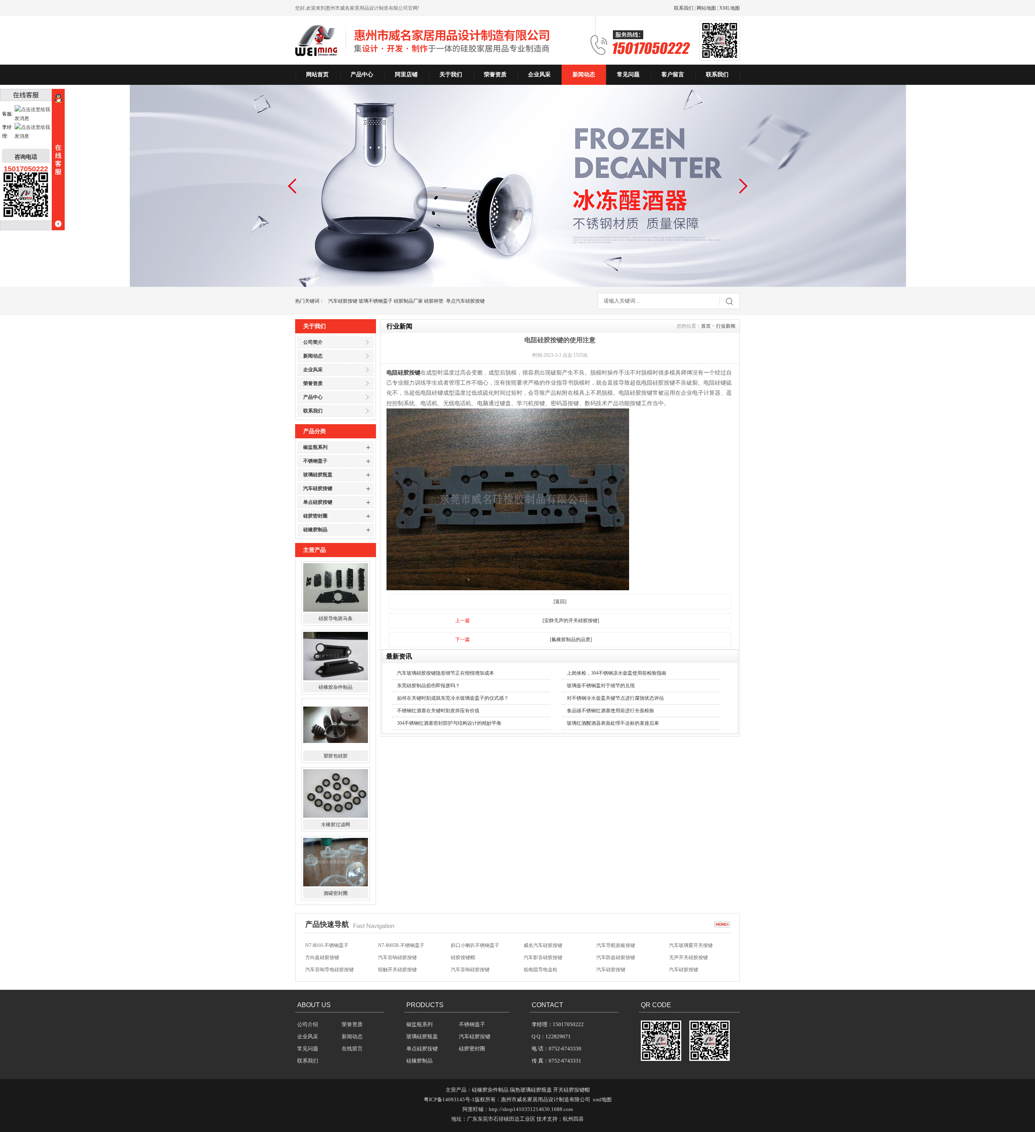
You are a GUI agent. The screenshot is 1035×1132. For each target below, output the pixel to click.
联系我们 (683, 8)
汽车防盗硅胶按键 (615, 945)
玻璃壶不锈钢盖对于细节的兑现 (601, 685)
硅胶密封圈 (315, 516)
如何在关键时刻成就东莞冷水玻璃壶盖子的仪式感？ (453, 698)
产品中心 (362, 75)
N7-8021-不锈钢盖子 (618, 969)
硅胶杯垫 (434, 301)
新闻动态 (583, 75)
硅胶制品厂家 (408, 301)
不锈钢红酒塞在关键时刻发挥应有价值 (438, 710)
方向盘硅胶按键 (322, 945)
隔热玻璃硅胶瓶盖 (531, 1090)
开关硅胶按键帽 (571, 1090)
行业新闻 (725, 326)
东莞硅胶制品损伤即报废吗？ (428, 685)
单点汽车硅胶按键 (465, 301)
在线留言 (352, 1049)
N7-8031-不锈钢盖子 (399, 969)
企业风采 (539, 75)
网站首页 (317, 75)
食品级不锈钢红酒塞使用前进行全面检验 (610, 710)
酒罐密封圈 (335, 824)
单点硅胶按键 (317, 502)
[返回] (559, 601)
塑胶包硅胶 (335, 687)
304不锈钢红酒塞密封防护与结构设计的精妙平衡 (449, 723)
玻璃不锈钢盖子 (376, 301)
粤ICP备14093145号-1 (449, 1099)
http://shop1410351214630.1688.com (531, 1109)
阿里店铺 (406, 75)
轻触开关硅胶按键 (397, 957)
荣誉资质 (495, 75)
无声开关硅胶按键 (688, 945)
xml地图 (602, 1099)
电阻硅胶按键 (403, 373)
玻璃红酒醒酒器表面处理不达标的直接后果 (613, 723)
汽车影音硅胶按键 (543, 945)
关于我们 (450, 75)
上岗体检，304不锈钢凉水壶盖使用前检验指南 (616, 673)
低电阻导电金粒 (541, 957)
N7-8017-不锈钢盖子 (690, 969)
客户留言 (672, 75)
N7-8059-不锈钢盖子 (327, 969)
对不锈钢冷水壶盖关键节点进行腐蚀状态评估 (615, 698)
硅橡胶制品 (315, 529)
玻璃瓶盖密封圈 (336, 893)
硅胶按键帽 (463, 945)
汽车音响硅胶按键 (397, 945)
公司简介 (313, 342)
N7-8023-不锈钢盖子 (545, 969)
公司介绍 (307, 1024)
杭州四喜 (573, 1119)
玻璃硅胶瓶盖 (317, 475)
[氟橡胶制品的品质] (571, 639)
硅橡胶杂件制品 (336, 618)
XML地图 (729, 8)
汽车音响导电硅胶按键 (329, 957)
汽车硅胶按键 (342, 301)
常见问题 (628, 75)
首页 (706, 326)
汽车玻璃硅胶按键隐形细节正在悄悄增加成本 (445, 673)
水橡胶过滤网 (335, 756)
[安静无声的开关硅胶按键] (571, 620)
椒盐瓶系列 (315, 447)
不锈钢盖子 (315, 461)
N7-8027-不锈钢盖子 (472, 969)
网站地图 (706, 8)
